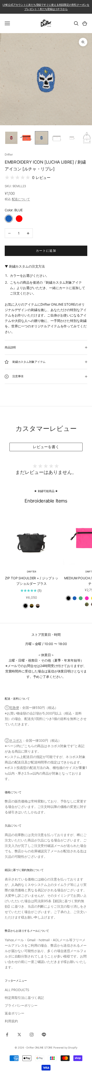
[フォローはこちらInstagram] (31, 1034)
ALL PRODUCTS (17, 990)
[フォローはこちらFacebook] (7, 1034)
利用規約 (11, 1021)
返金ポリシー (14, 1013)
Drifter (9, 154)
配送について (21, 199)
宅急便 (14, 708)
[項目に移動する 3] (41, 137)
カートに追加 (46, 250)
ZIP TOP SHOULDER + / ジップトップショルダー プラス (31, 580)
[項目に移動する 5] (71, 137)
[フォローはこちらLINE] (44, 1034)
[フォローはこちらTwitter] (19, 1034)
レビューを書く (46, 446)
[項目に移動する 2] (26, 137)
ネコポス (15, 740)
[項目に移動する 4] (56, 137)
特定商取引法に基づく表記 (24, 998)
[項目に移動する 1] (11, 137)
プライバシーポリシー (21, 1005)
